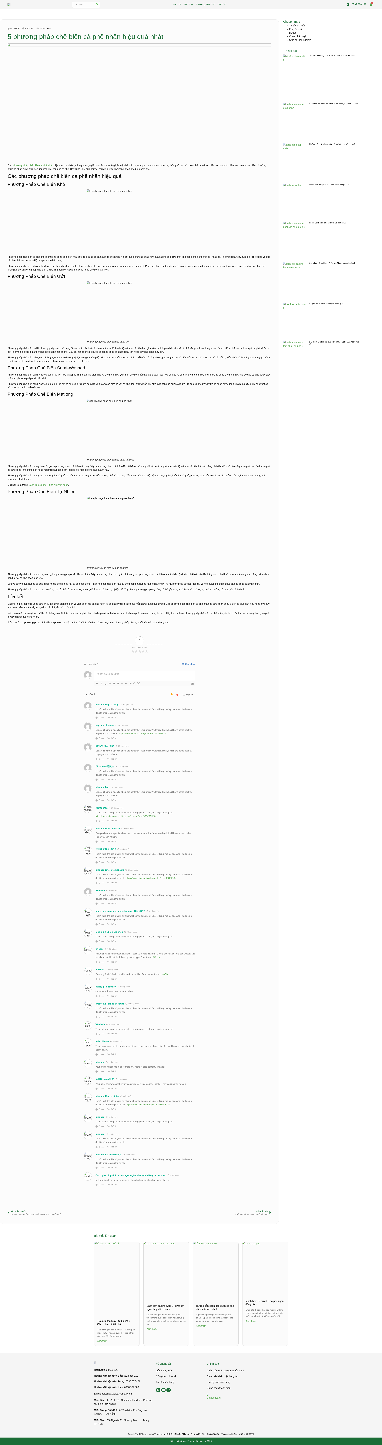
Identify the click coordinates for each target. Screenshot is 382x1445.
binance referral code (108, 828)
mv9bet (100, 969)
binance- (100, 1134)
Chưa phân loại (297, 36)
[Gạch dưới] (105, 683)
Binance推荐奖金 (105, 766)
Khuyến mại (295, 29)
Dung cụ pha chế (205, 4)
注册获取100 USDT (106, 849)
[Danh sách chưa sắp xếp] (118, 683)
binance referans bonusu (110, 870)
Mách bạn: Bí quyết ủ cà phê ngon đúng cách (329, 185)
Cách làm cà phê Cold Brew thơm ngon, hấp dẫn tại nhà (333, 104)
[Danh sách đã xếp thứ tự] (114, 683)
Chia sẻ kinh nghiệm (300, 40)
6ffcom (99, 949)
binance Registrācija (107, 1096)
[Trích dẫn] (122, 683)
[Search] (97, 4)
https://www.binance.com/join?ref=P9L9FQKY (148, 1104)
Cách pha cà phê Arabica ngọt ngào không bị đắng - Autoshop (131, 1175)
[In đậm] (97, 683)
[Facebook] (158, 1390)
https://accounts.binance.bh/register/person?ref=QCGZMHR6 (125, 816)
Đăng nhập (189, 664)
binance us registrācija (108, 1154)
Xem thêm (102, 1341)
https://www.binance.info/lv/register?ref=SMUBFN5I (151, 878)
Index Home (102, 1041)
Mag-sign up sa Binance (109, 932)
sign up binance (105, 725)
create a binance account (110, 1003)
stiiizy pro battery (106, 986)
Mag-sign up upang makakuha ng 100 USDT (120, 911)
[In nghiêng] (101, 683)
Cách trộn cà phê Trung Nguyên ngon (48, 485)
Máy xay (188, 4)
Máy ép (177, 4)
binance (100, 1062)
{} (134, 683)
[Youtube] (163, 1390)
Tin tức (222, 4)
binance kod (102, 787)
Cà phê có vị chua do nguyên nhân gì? (325, 304)
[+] (138, 683)
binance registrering (107, 704)
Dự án (292, 33)
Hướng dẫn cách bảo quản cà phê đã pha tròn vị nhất (332, 144)
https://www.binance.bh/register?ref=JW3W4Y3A (142, 733)
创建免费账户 (103, 807)
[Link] (130, 683)
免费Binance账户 (105, 1079)
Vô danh (100, 890)
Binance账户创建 (105, 745)
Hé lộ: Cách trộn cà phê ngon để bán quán (327, 223)
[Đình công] (110, 683)
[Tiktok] (168, 1390)
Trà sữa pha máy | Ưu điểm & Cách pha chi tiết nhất (332, 56)
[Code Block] (126, 683)
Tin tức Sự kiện (297, 25)
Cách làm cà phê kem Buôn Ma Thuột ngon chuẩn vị (332, 263)
